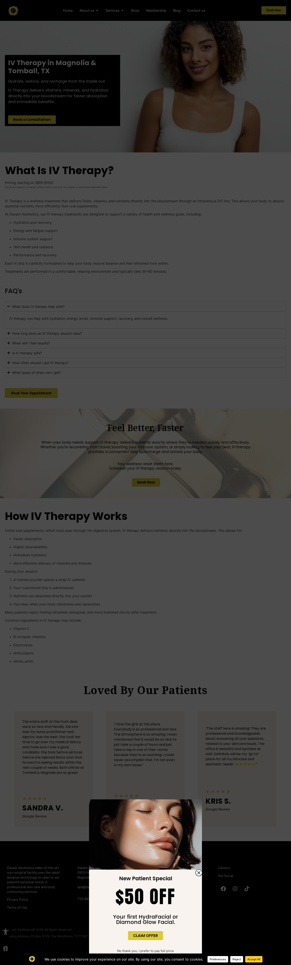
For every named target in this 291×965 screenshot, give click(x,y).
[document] (145, 482)
